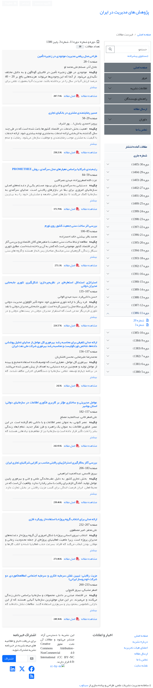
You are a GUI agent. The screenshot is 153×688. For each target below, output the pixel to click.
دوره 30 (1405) (140, 164)
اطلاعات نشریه (138, 88)
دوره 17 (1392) (140, 266)
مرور (144, 78)
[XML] (43, 42)
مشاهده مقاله (89, 96)
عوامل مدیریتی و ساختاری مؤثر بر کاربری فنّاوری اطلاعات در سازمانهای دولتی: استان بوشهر (51, 404)
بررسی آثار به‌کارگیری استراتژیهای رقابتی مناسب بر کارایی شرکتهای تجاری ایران (51, 462)
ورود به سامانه (41, 3)
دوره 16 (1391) (140, 274)
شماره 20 (138, 320)
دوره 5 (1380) (141, 372)
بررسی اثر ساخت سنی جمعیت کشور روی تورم (71, 225)
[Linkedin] (12, 670)
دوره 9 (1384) (141, 340)
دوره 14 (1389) (140, 289)
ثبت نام (25, 3)
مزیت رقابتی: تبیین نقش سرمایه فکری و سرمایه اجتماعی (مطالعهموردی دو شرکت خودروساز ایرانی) (51, 577)
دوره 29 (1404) (140, 172)
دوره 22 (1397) (140, 227)
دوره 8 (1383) (141, 348)
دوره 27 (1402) (140, 188)
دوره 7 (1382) (141, 356)
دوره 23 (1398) (140, 219)
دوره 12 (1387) (140, 305)
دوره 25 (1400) (140, 203)
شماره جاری (140, 155)
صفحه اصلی (144, 34)
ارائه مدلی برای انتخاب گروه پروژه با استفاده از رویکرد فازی (63, 519)
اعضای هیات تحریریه (136, 647)
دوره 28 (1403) (140, 180)
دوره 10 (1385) (140, 333)
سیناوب (83, 685)
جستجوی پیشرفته (137, 56)
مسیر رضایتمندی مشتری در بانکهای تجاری (73, 112)
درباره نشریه (140, 641)
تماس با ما (141, 129)
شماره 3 (139, 325)
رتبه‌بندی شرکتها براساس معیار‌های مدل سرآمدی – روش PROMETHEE (54, 169)
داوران (143, 119)
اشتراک (9, 658)
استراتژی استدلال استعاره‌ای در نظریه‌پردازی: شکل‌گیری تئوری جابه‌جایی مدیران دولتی (51, 284)
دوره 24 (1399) (140, 211)
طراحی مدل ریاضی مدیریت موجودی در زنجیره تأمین (67, 56)
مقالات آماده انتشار (136, 147)
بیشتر (93, 87)
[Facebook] (31, 670)
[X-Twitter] (22, 670)
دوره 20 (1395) (140, 242)
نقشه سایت (141, 665)
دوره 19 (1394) (140, 250)
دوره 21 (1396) (140, 235)
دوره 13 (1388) (140, 297)
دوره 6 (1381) (141, 364)
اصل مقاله (65, 96)
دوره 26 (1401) (140, 195)
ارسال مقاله (140, 109)
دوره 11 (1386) (140, 313)
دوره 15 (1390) (140, 282)
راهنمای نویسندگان (135, 98)
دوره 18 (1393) (140, 258)
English (9, 3)
